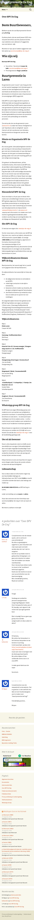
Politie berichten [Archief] (9, 791)
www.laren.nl (6, 126)
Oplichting (5, 737)
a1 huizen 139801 (6, 842)
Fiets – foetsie (6, 731)
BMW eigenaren (6, 740)
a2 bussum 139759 (7, 879)
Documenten (5, 782)
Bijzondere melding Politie (9, 743)
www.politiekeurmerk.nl (10, 210)
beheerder (5, 642)
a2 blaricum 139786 (7, 858)
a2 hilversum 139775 (7, 872)
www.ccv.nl (23, 210)
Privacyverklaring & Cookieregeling (12, 797)
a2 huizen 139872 (6, 822)
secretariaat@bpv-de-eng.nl (20, 51)
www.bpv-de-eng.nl (25, 228)
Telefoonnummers (7, 800)
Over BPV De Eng (6, 788)
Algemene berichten (7, 779)
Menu (4, 9)
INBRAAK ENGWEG (7, 734)
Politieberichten (6, 794)
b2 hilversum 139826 (7, 828)
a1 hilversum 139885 (7, 815)
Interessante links (7, 785)
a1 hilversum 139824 (7, 835)
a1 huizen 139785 (6, 865)
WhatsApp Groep (7, 802)
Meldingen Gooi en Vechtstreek (15, 811)
